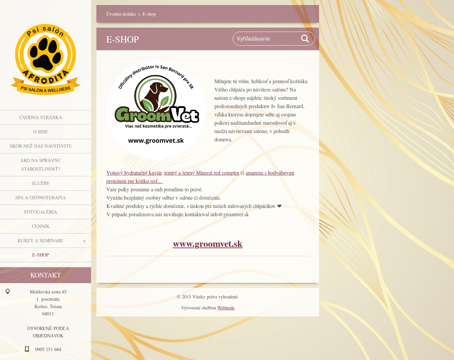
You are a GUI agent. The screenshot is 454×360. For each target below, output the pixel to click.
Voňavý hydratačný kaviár (134, 172)
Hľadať (305, 39)
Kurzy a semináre (40, 240)
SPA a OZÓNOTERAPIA (40, 197)
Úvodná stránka (40, 117)
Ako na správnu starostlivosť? (40, 164)
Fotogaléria (40, 212)
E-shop (40, 255)
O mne (40, 131)
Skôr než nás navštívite (41, 146)
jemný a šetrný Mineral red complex (201, 172)
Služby (41, 183)
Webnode (226, 307)
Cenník (41, 226)
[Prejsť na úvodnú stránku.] (45, 51)
